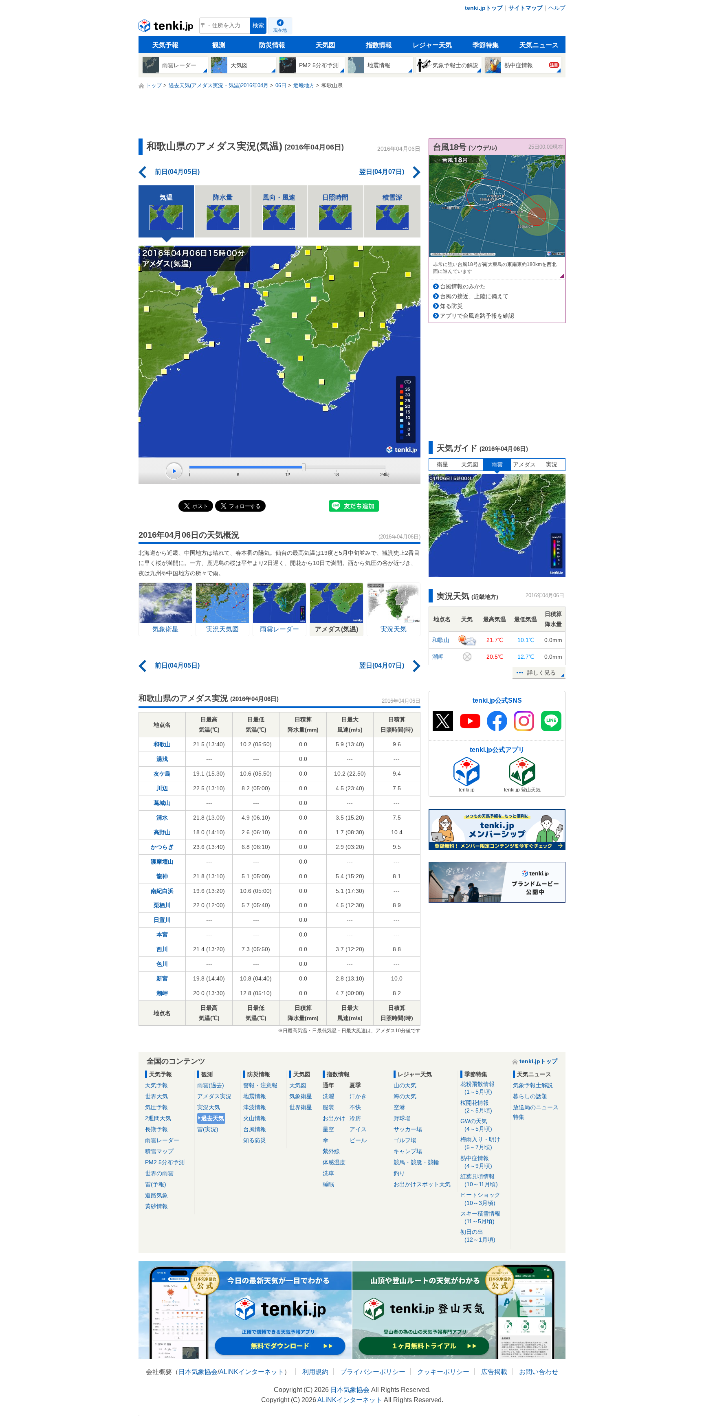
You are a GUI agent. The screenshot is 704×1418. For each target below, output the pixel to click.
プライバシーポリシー (372, 1371)
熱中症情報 (476, 1162)
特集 (518, 1117)
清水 (162, 817)
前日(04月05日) (177, 171)
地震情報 (254, 1096)
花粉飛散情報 (477, 1088)
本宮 (162, 934)
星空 (328, 1129)
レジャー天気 (432, 45)
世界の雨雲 (159, 1173)
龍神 (162, 876)
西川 (162, 949)
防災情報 (272, 45)
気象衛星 (300, 1096)
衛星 (442, 464)
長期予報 (156, 1129)
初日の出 (477, 1236)
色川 (162, 964)
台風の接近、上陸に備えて (474, 296)
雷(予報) (155, 1184)
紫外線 (331, 1151)
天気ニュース (539, 45)
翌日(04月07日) (381, 171)
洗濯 (328, 1096)
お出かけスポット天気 (422, 1184)
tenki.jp (167, 28)
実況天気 (208, 1107)
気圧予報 (156, 1107)
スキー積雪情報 (480, 1217)
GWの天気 (476, 1125)
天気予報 (165, 45)
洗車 (328, 1173)
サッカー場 (408, 1129)
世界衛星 (300, 1107)
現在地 (280, 30)
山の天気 (405, 1085)
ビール (358, 1140)
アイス (358, 1129)
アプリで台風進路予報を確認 (477, 316)
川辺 (162, 788)
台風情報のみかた (463, 286)
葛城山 (162, 803)
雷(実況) (207, 1129)
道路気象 (156, 1195)
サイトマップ (525, 7)
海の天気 (405, 1096)
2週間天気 (158, 1118)
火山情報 (254, 1118)
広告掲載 (494, 1371)
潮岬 (162, 993)
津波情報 (254, 1107)
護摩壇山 (162, 861)
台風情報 (254, 1129)
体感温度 (334, 1162)
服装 (328, 1107)
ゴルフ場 (405, 1140)
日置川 (162, 920)
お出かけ (334, 1118)
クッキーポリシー (443, 1371)
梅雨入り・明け (480, 1143)
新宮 (162, 978)
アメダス (524, 464)
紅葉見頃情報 (479, 1180)
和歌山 (162, 744)
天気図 (325, 45)
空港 (399, 1107)
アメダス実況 (214, 1096)
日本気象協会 (198, 1371)
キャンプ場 (408, 1151)
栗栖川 (162, 905)
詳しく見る (541, 672)
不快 (355, 1107)
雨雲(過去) (210, 1085)
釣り (399, 1173)
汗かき (358, 1096)
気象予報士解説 (533, 1085)
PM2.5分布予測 (165, 1162)
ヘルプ (556, 7)
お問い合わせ (538, 1371)
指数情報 (379, 45)
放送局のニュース (536, 1107)
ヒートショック (480, 1199)
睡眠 (328, 1184)
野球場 (402, 1118)
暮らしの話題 (530, 1096)
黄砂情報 (156, 1206)
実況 (551, 464)
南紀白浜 (162, 891)
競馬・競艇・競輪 (416, 1162)
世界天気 (156, 1096)
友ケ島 (162, 773)
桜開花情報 (476, 1106)
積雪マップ (159, 1151)
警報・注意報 (260, 1085)
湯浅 (162, 759)
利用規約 (315, 1371)
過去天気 (212, 1118)
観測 (218, 45)
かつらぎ (162, 847)
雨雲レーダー (162, 1140)
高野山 (162, 832)
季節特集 (486, 45)
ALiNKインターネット (251, 1371)
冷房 (355, 1118)
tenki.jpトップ (484, 7)
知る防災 (451, 306)
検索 (258, 25)
